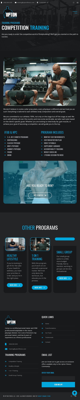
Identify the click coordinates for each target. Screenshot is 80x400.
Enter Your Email (48, 373)
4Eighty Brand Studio (44, 396)
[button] (75, 12)
